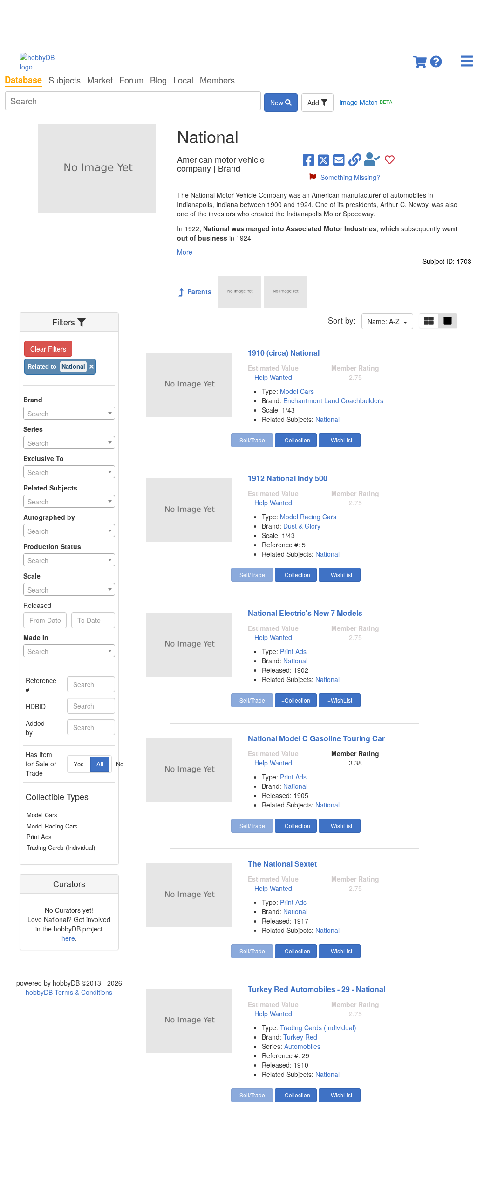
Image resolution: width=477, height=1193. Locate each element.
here (68, 938)
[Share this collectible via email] (339, 159)
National (327, 419)
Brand (32, 399)
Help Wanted (273, 377)
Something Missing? (350, 177)
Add (314, 102)
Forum (131, 80)
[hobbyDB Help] (436, 59)
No (119, 763)
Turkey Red (300, 1036)
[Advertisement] (238, 23)
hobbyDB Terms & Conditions (69, 992)
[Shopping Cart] (421, 59)
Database (23, 80)
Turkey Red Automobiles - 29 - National (316, 989)
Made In (35, 637)
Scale (32, 575)
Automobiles (302, 1046)
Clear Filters (48, 348)
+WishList (339, 440)
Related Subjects (50, 487)
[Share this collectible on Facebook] (308, 159)
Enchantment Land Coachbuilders (333, 400)
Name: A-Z (385, 321)
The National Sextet (282, 863)
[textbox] (69, 413)
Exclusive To (43, 458)
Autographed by (49, 517)
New (277, 102)
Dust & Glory (301, 526)
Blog (158, 80)
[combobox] (69, 413)
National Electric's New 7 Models (305, 612)
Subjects (64, 80)
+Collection (295, 440)
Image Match (365, 102)
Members (217, 80)
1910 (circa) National (284, 352)
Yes (79, 763)
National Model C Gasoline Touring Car (316, 738)
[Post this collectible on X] (323, 159)
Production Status (52, 546)
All (99, 763)
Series (33, 429)
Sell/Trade (252, 440)
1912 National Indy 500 (287, 478)
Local (183, 80)
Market (100, 80)
